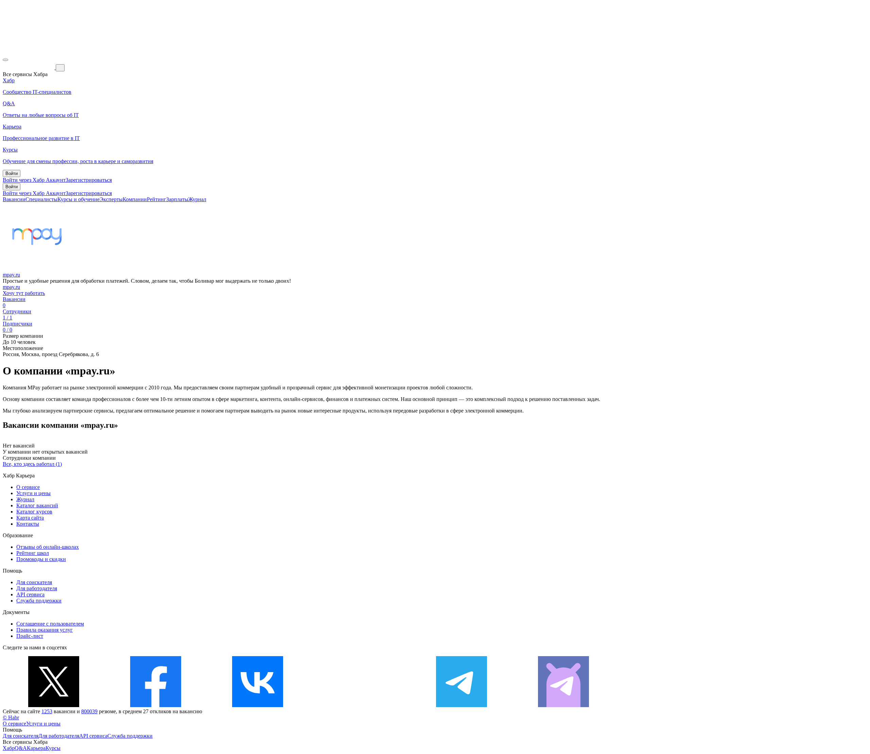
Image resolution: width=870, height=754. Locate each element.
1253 (46, 711)
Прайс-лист (29, 636)
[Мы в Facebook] (156, 705)
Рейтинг (156, 199)
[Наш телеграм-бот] (563, 705)
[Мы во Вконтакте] (258, 705)
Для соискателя (34, 582)
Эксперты (111, 199)
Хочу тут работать (24, 293)
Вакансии (14, 199)
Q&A (21, 748)
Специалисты (41, 199)
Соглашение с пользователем (50, 624)
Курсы (53, 748)
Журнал (197, 199)
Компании (135, 199)
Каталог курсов (34, 511)
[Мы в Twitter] (54, 705)
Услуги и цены (33, 493)
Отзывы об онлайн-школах (47, 547)
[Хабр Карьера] (29, 67)
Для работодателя (36, 588)
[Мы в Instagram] (360, 705)
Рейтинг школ (32, 553)
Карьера (36, 748)
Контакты (27, 524)
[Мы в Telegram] (461, 705)
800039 (89, 711)
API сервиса (30, 594)
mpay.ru (11, 275)
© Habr (11, 717)
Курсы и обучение (78, 199)
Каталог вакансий (37, 505)
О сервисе (28, 487)
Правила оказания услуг (44, 630)
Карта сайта (30, 518)
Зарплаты (177, 199)
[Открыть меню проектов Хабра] (5, 60)
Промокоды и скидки (41, 559)
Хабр (9, 748)
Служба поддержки (39, 600)
